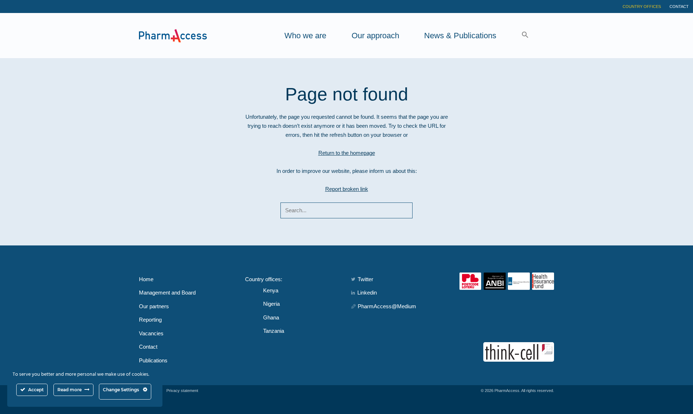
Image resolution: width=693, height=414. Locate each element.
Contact (679, 6)
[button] (525, 35)
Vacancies (151, 333)
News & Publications (460, 35)
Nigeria (271, 304)
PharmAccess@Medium (387, 306)
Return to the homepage (346, 153)
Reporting (150, 320)
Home (146, 279)
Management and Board (167, 292)
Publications (153, 360)
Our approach (375, 35)
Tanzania (273, 331)
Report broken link (346, 189)
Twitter (365, 279)
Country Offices (642, 6)
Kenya (270, 290)
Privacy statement (182, 390)
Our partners (154, 306)
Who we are (305, 35)
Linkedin (367, 292)
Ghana (271, 317)
